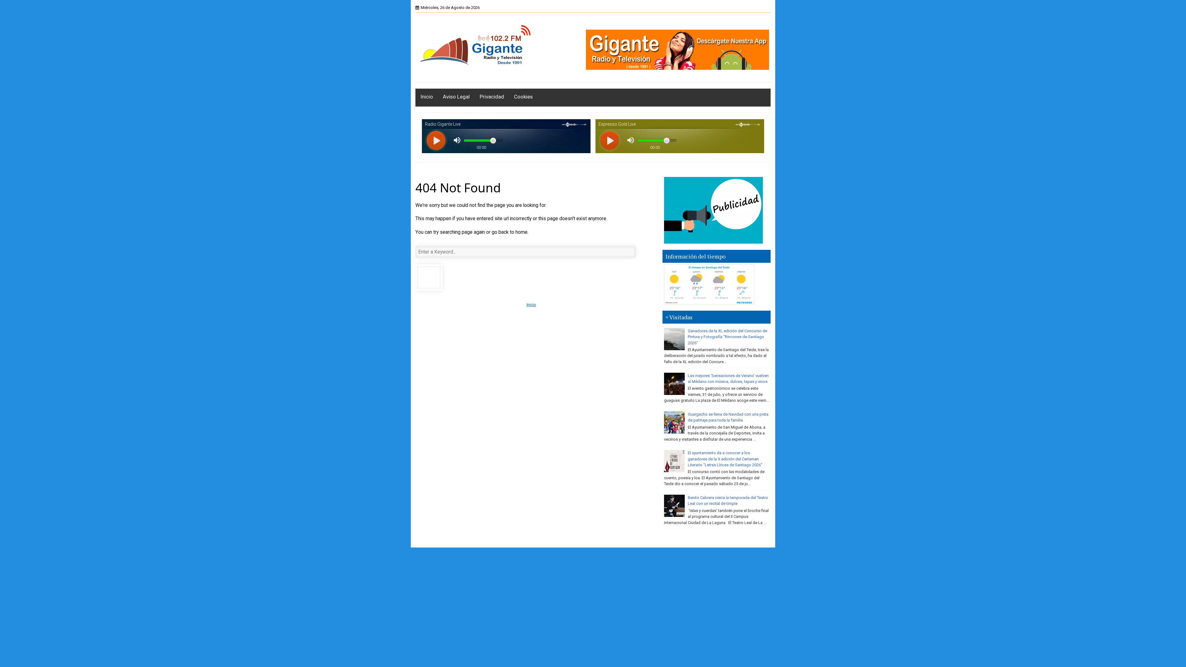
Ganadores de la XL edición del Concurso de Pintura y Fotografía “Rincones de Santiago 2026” (727, 337)
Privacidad (492, 97)
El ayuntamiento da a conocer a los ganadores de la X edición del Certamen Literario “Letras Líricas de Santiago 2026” (725, 459)
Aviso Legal (456, 97)
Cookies (523, 97)
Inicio (426, 97)
